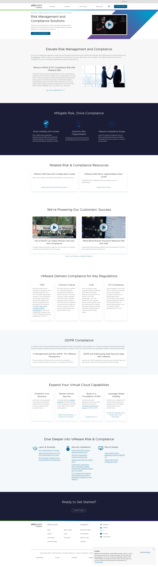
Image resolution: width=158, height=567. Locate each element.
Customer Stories (52, 541)
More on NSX (91, 417)
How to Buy (83, 6)
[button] (54, 227)
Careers (49, 533)
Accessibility (39, 557)
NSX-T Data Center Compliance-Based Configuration (40, 308)
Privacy (57, 557)
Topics (65, 533)
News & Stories (68, 530)
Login (123, 1)
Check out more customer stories (78, 256)
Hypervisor (36, 57)
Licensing (82, 541)
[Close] (153, 549)
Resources (99, 6)
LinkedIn (105, 527)
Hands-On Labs (84, 537)
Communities (50, 537)
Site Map (74, 557)
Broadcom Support (85, 530)
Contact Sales (106, 536)
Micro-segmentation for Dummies (49, 450)
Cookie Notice (99, 562)
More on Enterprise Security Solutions (66, 416)
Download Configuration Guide (53, 187)
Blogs (48, 530)
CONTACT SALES (120, 6)
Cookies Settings (145, 552)
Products (52, 6)
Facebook (105, 524)
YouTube (105, 533)
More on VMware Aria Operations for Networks (115, 415)
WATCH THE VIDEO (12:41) (40, 33)
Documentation (84, 533)
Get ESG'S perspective (54, 90)
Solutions (67, 6)
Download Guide (103, 187)
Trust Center (67, 537)
